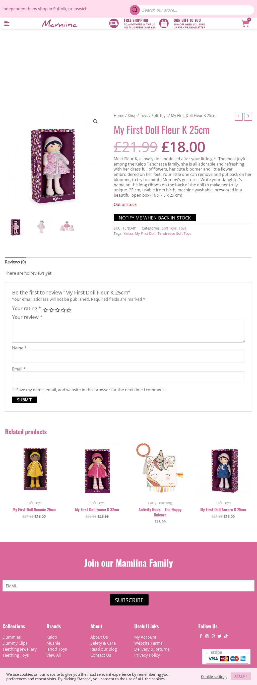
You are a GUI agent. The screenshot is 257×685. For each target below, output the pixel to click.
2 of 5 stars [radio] (51, 310)
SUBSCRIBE (129, 600)
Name (19, 348)
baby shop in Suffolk (47, 9)
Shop (132, 115)
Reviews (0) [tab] (15, 262)
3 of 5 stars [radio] (57, 310)
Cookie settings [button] (214, 676)
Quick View (34, 492)
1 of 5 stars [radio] (45, 310)
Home (119, 115)
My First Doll (145, 233)
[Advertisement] (128, 67)
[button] (7, 23)
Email (19, 369)
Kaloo (128, 233)
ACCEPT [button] (240, 676)
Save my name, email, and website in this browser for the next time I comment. (90, 390)
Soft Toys (159, 115)
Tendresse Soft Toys (174, 233)
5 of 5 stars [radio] (69, 310)
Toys (144, 115)
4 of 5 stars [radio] (63, 310)
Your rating (26, 308)
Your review (27, 317)
